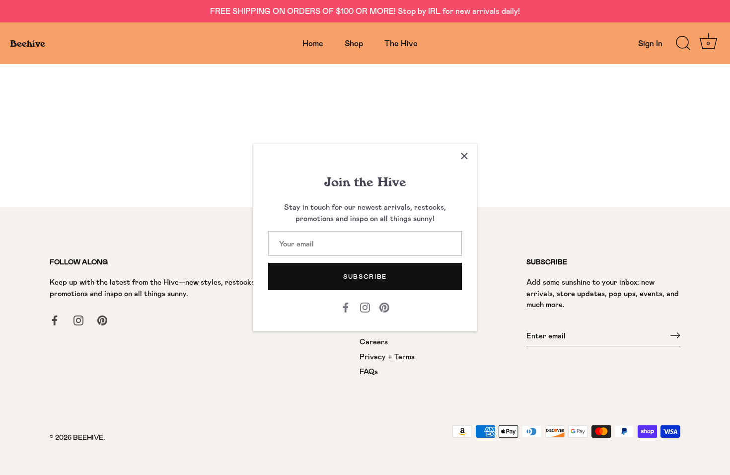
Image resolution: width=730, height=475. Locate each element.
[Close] (464, 156)
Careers (374, 341)
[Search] (683, 43)
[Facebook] (346, 306)
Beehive (27, 43)
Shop (354, 43)
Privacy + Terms (387, 356)
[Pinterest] (384, 306)
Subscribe (365, 276)
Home (312, 43)
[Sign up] (675, 335)
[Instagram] (365, 306)
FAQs (369, 371)
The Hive (401, 43)
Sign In (650, 43)
